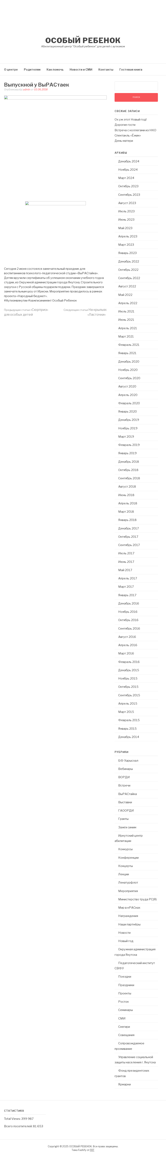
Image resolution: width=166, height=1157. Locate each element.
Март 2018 (126, 511)
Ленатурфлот (128, 882)
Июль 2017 (126, 553)
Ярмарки (124, 1084)
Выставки (125, 802)
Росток (123, 1002)
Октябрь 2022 (128, 270)
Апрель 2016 (127, 645)
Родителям (32, 69)
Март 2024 (126, 178)
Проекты (124, 993)
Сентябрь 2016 (129, 628)
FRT (92, 1150)
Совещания (126, 1035)
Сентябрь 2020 (129, 378)
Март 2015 (126, 712)
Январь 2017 (127, 595)
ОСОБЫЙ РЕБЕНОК (83, 40)
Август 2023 (127, 203)
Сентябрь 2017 (129, 545)
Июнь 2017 (126, 562)
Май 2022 (125, 295)
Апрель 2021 (127, 328)
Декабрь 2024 (128, 161)
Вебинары (125, 769)
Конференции (128, 858)
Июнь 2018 (126, 495)
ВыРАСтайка (127, 794)
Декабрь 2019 (128, 420)
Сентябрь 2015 (129, 695)
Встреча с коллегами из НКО (135, 130)
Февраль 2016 (129, 662)
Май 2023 (125, 228)
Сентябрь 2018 (129, 478)
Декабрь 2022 (128, 261)
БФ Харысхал (128, 760)
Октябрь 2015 (128, 687)
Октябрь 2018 (128, 470)
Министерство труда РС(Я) (137, 899)
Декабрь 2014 (128, 737)
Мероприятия (128, 891)
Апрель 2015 (127, 703)
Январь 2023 (127, 253)
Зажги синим (127, 827)
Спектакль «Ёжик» (128, 135)
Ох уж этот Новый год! (131, 119)
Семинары (125, 1010)
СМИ (122, 1018)
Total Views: (12, 1119)
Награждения (128, 916)
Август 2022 (127, 286)
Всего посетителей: (18, 1126)
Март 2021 (126, 336)
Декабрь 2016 (128, 603)
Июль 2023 (126, 211)
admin (26, 89)
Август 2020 (127, 386)
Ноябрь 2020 (128, 370)
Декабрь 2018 (128, 462)
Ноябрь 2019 (127, 428)
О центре (11, 69)
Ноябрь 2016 (127, 612)
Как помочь (55, 69)
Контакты (105, 69)
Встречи (124, 785)
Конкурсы (125, 849)
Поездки (124, 976)
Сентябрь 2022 (129, 278)
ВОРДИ (124, 777)
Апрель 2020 (127, 395)
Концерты (125, 866)
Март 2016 (126, 653)
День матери (124, 141)
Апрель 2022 (127, 303)
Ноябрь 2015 (127, 678)
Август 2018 (127, 486)
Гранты (123, 819)
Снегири (124, 1027)
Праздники (126, 985)
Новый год (125, 941)
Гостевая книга (130, 69)
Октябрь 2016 (128, 620)
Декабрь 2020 (128, 361)
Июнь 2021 (126, 320)
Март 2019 (126, 436)
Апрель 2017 (127, 578)
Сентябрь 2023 (129, 195)
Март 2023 (126, 245)
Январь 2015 (127, 728)
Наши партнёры (129, 924)
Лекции (123, 874)
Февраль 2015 (129, 720)
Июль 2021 (126, 311)
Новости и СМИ (81, 69)
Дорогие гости (125, 125)
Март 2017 (126, 587)
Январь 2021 (127, 353)
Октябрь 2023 (128, 186)
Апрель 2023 (127, 236)
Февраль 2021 (128, 345)
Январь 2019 (127, 453)
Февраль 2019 (129, 445)
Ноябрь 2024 (128, 169)
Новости (124, 933)
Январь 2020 (127, 411)
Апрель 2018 (127, 503)
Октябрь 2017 (128, 537)
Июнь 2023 (126, 219)
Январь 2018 (127, 520)
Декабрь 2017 (128, 528)
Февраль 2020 (129, 403)
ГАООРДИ (126, 810)
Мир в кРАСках (129, 907)
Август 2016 (127, 637)
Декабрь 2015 (128, 670)
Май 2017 (125, 570)
